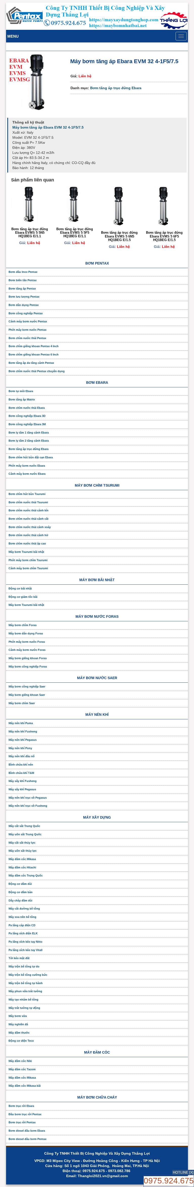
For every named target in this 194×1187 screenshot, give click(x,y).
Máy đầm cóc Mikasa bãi (25, 1085)
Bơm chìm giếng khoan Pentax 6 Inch (34, 354)
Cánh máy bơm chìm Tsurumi (28, 568)
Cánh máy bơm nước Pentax (28, 321)
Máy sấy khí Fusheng (23, 780)
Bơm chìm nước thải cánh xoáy (30, 527)
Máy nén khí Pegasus (23, 739)
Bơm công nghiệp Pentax (26, 313)
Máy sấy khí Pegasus (22, 789)
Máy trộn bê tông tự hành (26, 983)
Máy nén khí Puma (21, 723)
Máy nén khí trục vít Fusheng (28, 805)
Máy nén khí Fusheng (23, 731)
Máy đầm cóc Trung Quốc (26, 875)
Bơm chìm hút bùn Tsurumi (27, 493)
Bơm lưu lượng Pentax (24, 296)
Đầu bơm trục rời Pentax (25, 1114)
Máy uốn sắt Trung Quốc (25, 834)
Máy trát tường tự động (24, 1007)
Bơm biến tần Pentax (23, 280)
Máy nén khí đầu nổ (22, 756)
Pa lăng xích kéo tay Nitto (25, 941)
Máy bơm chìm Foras (23, 625)
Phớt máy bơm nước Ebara (27, 465)
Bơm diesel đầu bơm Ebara (27, 1130)
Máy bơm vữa (18, 1015)
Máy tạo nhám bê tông (23, 999)
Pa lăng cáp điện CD (22, 925)
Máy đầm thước (19, 1032)
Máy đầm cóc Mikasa (22, 859)
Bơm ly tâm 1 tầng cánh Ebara (29, 432)
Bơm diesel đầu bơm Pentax (27, 1139)
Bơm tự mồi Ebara (21, 391)
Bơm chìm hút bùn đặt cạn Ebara (31, 457)
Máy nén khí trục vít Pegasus (28, 797)
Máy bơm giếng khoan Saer (27, 694)
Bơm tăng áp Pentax (22, 288)
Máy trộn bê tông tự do (24, 966)
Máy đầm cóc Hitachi (22, 867)
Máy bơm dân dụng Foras (26, 633)
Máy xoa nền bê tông (22, 916)
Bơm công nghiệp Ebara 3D (27, 415)
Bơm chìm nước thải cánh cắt (28, 518)
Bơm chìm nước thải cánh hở (28, 535)
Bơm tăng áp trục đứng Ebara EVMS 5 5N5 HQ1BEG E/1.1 (29, 232)
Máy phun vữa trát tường (25, 991)
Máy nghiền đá (18, 1024)
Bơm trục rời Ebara (21, 1105)
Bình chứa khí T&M (21, 772)
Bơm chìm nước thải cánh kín (28, 510)
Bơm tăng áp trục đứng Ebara (115, 88)
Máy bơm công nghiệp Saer (27, 686)
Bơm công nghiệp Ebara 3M (27, 424)
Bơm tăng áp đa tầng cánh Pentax (31, 362)
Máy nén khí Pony (20, 748)
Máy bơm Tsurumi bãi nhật (26, 551)
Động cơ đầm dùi (20, 883)
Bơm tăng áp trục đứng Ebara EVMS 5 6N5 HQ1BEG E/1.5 (119, 236)
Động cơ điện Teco (21, 1040)
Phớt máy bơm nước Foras (27, 641)
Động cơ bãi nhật (20, 588)
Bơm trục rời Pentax (22, 1122)
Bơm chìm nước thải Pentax (27, 338)
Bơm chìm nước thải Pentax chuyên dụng (37, 371)
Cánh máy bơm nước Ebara (27, 473)
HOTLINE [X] (183, 1172)
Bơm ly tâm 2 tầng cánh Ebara (29, 440)
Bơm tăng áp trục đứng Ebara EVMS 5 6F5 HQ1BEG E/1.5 (164, 236)
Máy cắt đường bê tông (24, 908)
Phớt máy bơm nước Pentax (27, 329)
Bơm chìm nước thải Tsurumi (28, 502)
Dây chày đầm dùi (20, 900)
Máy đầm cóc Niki (20, 1060)
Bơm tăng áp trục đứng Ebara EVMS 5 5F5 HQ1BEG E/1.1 (74, 232)
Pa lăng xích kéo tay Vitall (25, 950)
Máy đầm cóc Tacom (22, 1069)
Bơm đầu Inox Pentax (23, 271)
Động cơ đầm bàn (21, 892)
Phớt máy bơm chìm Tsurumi (28, 560)
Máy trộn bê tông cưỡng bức (28, 974)
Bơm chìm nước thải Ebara (27, 407)
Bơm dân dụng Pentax (24, 304)
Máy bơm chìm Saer (22, 703)
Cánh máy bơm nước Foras (27, 649)
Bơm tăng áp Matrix (22, 399)
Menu (13, 36)
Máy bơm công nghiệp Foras (28, 666)
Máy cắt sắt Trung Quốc (24, 825)
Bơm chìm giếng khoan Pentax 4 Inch (34, 346)
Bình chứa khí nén (21, 764)
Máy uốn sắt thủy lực (23, 850)
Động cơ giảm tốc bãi (23, 596)
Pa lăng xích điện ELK (23, 933)
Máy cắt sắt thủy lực (22, 842)
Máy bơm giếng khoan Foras (28, 658)
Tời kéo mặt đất (19, 958)
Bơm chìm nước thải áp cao (27, 543)
